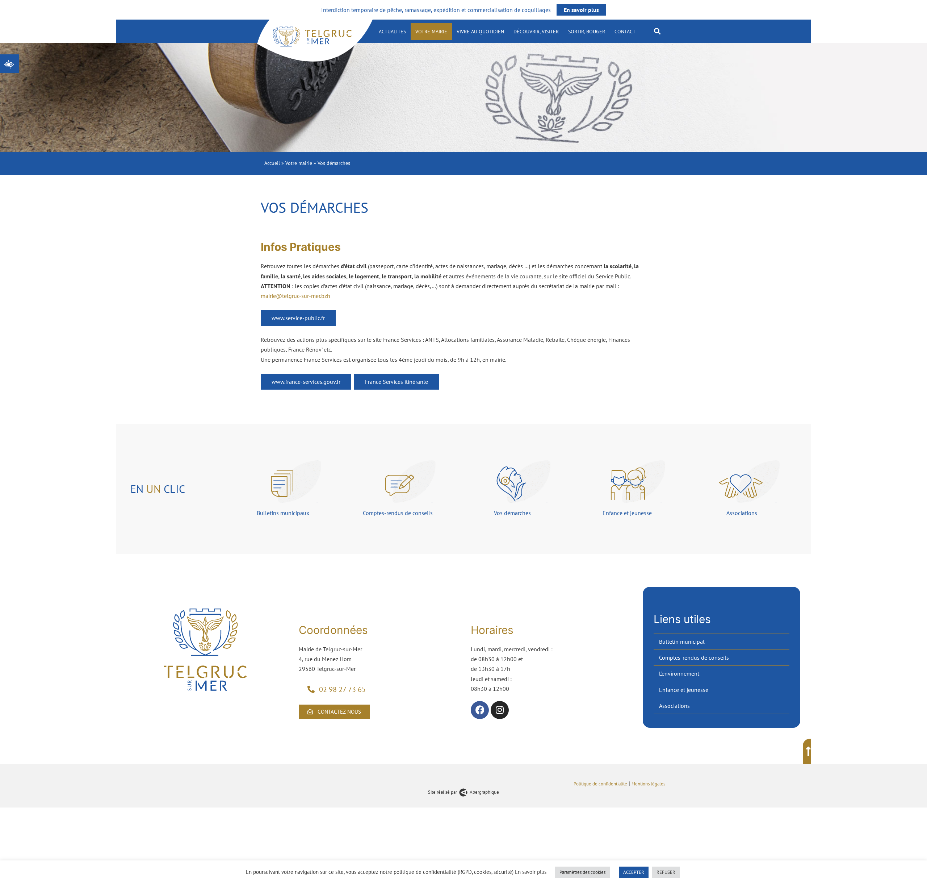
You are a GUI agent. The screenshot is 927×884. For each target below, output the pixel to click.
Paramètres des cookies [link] (582, 872)
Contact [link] (625, 31)
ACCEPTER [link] (633, 872)
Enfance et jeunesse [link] (683, 689)
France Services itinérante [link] (396, 381)
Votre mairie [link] (431, 31)
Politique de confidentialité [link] (600, 783)
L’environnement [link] (679, 673)
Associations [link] (674, 705)
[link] (9, 63)
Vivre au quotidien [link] (480, 31)
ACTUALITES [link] (392, 31)
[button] (657, 31)
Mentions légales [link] (649, 783)
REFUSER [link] (666, 872)
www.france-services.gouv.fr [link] (306, 381)
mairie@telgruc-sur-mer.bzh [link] (295, 295)
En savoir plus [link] (581, 9)
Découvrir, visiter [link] (536, 31)
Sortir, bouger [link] (586, 31)
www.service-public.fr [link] (298, 317)
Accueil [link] (272, 163)
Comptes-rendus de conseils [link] (694, 657)
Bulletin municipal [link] (682, 641)
